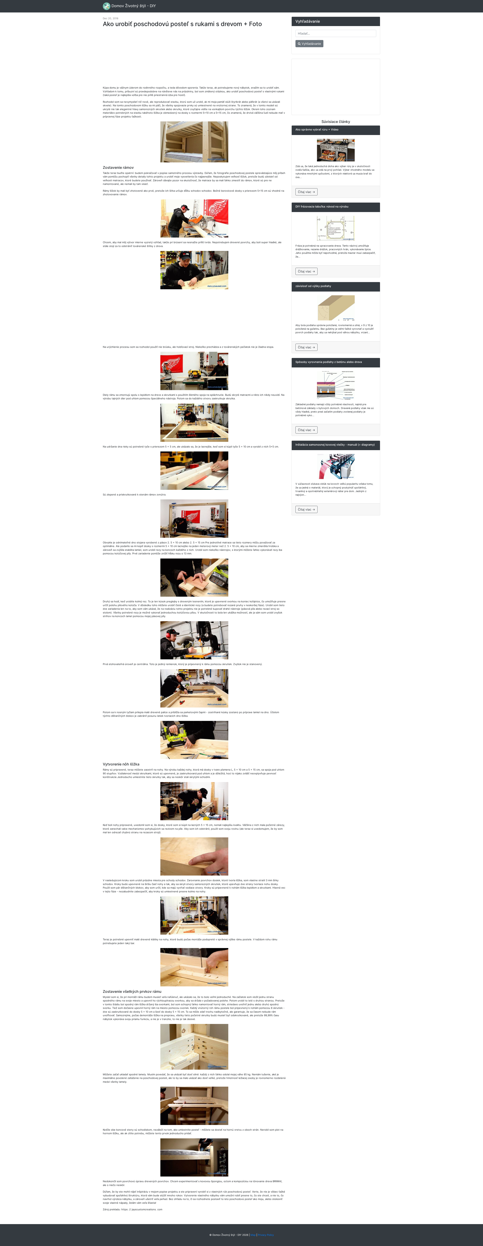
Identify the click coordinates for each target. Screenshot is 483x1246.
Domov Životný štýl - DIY (133, 6)
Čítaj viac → (306, 192)
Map (253, 1234)
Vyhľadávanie (311, 44)
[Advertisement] (194, 58)
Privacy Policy (266, 1234)
